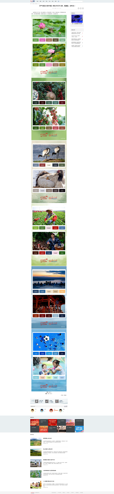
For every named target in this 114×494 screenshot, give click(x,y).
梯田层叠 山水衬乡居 (47, 438)
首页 (31, 3)
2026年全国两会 (34, 427)
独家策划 (36, 3)
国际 (40, 1)
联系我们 (68, 492)
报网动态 (64, 492)
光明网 (55, 8)
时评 (43, 1)
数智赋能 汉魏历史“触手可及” (49, 459)
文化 (49, 1)
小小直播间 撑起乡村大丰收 (48, 481)
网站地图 (81, 492)
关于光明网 (59, 492)
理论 (46, 1)
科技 (52, 1)
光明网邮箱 (77, 492)
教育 (55, 1)
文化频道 (33, 3)
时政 (37, 1)
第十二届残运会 (69, 427)
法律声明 (72, 492)
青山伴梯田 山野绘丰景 (47, 449)
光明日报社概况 (54, 492)
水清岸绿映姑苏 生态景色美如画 (49, 470)
